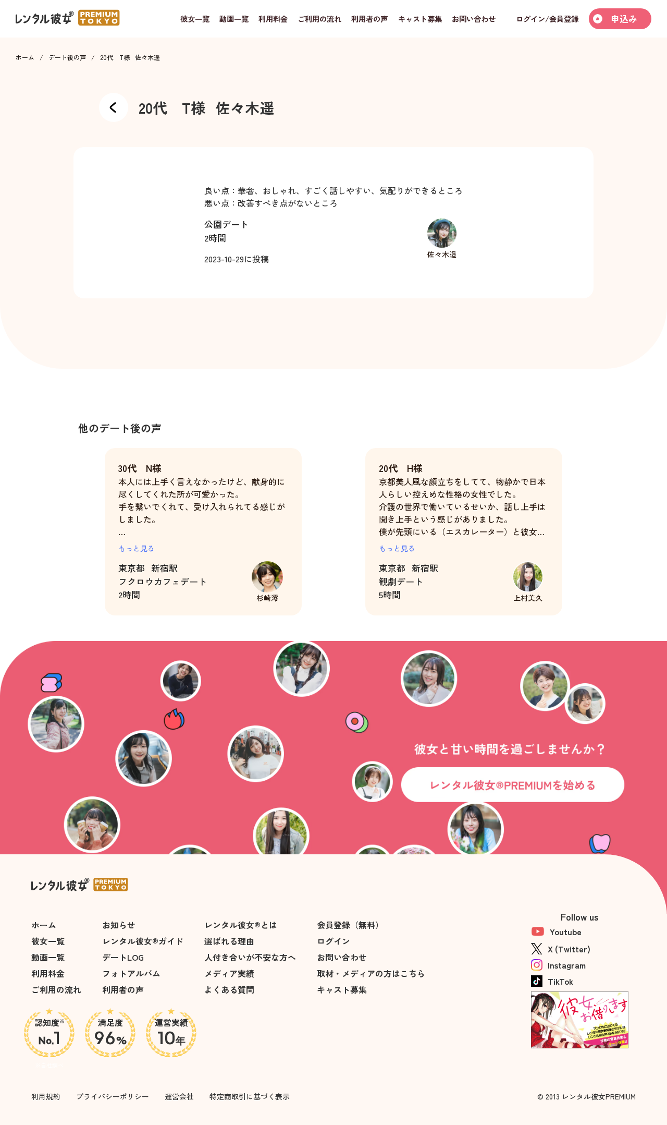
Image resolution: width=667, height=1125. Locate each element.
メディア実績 (229, 973)
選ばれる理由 (229, 941)
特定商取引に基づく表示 (249, 1096)
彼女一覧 (48, 941)
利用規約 (45, 1096)
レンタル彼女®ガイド (142, 941)
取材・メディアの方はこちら (371, 973)
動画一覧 (48, 957)
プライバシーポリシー (112, 1096)
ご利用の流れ (56, 989)
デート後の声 (67, 57)
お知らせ (118, 924)
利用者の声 (123, 989)
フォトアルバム (131, 973)
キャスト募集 (342, 989)
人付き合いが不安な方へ (250, 957)
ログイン (333, 941)
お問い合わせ (342, 957)
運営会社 (179, 1096)
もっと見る (136, 548)
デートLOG (123, 957)
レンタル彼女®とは (240, 924)
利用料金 (48, 973)
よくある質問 (229, 989)
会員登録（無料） (350, 924)
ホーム (25, 57)
